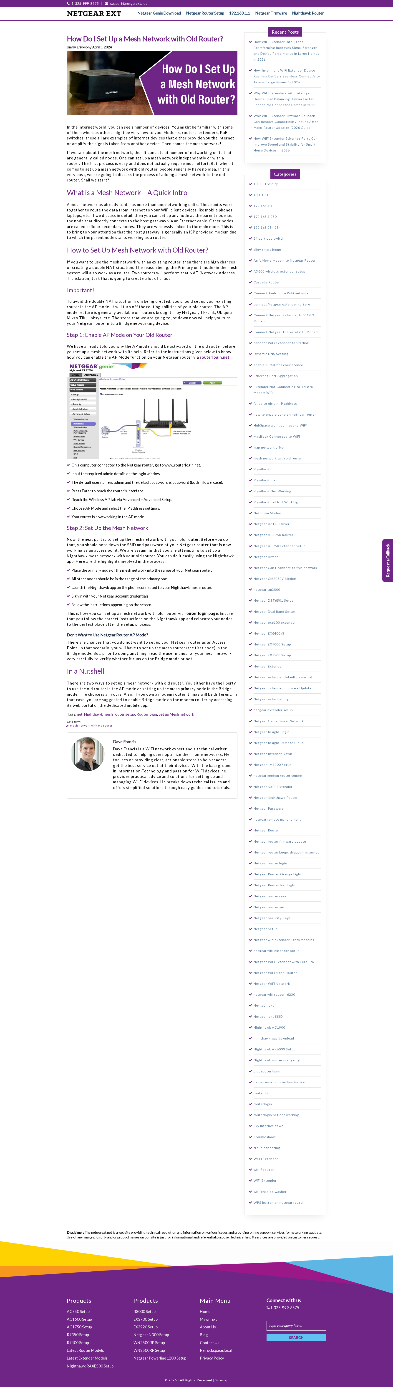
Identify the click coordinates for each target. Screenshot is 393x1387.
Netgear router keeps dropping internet (286, 852)
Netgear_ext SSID (268, 1016)
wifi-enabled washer (270, 1191)
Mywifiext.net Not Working (276, 502)
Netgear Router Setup (205, 13)
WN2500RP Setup (149, 1342)
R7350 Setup (78, 1334)
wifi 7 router (264, 1169)
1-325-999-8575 (85, 3)
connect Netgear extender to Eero (282, 304)
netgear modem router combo (278, 775)
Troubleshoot (265, 1137)
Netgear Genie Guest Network (279, 721)
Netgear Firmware (271, 13)
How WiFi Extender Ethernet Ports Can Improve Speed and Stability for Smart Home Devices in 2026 (286, 144)
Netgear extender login (273, 699)
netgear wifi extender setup (277, 951)
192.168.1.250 (265, 216)
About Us (208, 1327)
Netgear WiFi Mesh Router (275, 973)
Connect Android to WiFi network (281, 293)
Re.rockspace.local (216, 1350)
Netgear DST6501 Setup (274, 600)
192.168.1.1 (239, 13)
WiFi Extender (265, 1180)
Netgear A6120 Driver (272, 524)
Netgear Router (266, 830)
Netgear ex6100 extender (275, 622)
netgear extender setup (273, 710)
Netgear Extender (268, 666)
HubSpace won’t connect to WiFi (280, 425)
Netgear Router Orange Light (278, 874)
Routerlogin (146, 714)
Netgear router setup (271, 907)
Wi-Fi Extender (266, 1159)
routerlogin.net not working (276, 1115)
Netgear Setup (266, 929)
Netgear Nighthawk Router (276, 797)
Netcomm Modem (268, 513)
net (80, 714)
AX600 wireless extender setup (279, 271)
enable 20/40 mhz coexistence (278, 365)
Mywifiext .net (265, 480)
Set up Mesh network (176, 714)
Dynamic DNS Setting (271, 354)
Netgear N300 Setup (151, 1334)
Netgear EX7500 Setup (272, 655)
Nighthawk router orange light (278, 1060)
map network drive (269, 447)
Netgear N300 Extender (273, 787)
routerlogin (263, 1104)
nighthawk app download (274, 1038)
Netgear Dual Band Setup (274, 611)
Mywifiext (262, 469)
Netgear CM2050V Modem (275, 579)
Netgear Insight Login (272, 732)
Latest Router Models (85, 1350)
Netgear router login (270, 863)
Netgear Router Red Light (275, 885)
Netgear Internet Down (273, 754)
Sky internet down (269, 1126)
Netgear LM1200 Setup (273, 765)
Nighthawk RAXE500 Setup (90, 1366)
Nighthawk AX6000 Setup (275, 1049)
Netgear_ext (264, 1005)
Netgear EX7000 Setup (272, 644)
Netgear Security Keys (272, 918)
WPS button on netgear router (279, 1202)
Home (205, 1311)
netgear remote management (277, 819)
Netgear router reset (271, 896)
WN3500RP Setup (149, 1350)
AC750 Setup (78, 1311)
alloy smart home (267, 249)
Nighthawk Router (308, 13)
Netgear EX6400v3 (269, 633)
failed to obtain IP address (275, 403)
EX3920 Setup (146, 1327)
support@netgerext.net (128, 3)
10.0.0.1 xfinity (266, 184)
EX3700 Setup (146, 1319)
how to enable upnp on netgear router (285, 414)
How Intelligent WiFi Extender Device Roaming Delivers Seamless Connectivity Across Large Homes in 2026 (287, 76)
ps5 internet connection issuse (279, 1082)
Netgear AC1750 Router (273, 535)
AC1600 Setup (79, 1319)
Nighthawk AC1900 (269, 1027)
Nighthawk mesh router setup (109, 714)
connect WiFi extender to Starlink (281, 343)
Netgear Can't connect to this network (285, 568)
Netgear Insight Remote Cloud (279, 743)
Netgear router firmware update (280, 841)
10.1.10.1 (261, 195)
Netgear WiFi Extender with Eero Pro (284, 962)
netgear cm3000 (267, 589)
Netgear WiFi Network (272, 983)
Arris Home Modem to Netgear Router (285, 260)
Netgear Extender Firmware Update (283, 688)
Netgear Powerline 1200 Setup (160, 1358)
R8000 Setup (145, 1311)
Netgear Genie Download (159, 13)
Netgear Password (269, 808)
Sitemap (222, 1380)
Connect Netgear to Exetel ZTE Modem (286, 332)
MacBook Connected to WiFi (277, 436)
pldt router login (267, 1071)
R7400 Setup (78, 1342)
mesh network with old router (91, 725)
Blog (204, 1334)
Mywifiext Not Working (272, 491)
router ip (261, 1093)
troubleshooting (267, 1148)
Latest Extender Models (87, 1358)
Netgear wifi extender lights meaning (284, 940)
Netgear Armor (266, 557)
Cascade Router (267, 282)
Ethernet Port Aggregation (276, 376)
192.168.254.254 (267, 227)
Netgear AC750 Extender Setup (280, 546)
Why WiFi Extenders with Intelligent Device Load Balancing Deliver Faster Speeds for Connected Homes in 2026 (284, 99)
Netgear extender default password (283, 677)
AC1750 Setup (79, 1327)
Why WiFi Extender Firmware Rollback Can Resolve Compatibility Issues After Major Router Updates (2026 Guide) (286, 121)
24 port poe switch (269, 238)
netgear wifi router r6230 (274, 994)
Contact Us (209, 1342)
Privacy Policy (212, 1358)
